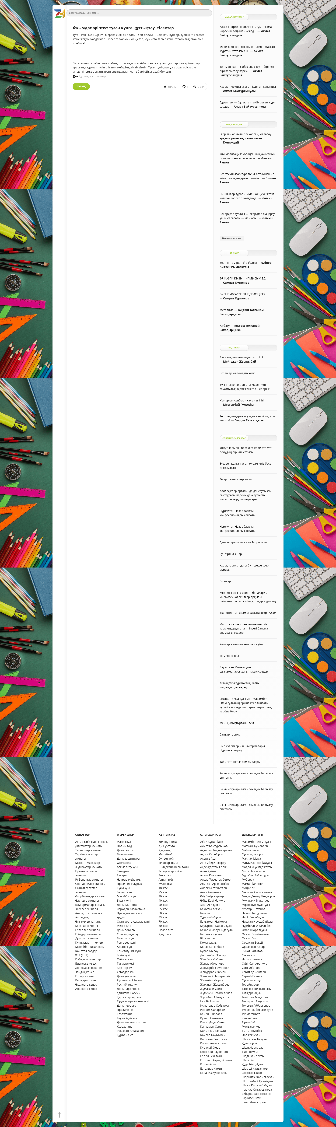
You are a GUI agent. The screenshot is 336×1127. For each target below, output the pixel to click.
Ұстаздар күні (126, 972)
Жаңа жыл (124, 842)
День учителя (126, 976)
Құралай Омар (210, 1047)
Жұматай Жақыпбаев (214, 984)
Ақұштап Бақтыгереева (216, 850)
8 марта (122, 875)
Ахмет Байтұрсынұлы (239, 91)
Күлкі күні (123, 888)
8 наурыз (123, 871)
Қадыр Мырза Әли (213, 1031)
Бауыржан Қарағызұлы (216, 926)
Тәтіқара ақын (252, 993)
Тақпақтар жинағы (88, 850)
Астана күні (124, 947)
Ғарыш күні (124, 892)
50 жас (163, 905)
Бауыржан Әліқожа (213, 921)
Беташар (165, 875)
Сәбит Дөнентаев (254, 972)
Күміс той (165, 884)
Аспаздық (82, 917)
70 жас (163, 921)
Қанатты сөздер (86, 951)
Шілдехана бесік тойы (174, 867)
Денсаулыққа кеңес (88, 968)
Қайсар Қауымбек (212, 1035)
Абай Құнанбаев (211, 842)
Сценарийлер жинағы (90, 884)
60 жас (163, 913)
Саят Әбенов (251, 968)
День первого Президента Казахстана (126, 1010)
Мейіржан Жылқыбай (239, 361)
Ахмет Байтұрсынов (213, 846)
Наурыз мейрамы (129, 879)
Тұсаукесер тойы (170, 871)
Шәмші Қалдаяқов (255, 1068)
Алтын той (166, 879)
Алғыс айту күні (127, 867)
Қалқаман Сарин (212, 1026)
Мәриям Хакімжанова (257, 892)
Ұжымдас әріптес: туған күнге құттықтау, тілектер (123, 27)
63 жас (163, 917)
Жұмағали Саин (211, 989)
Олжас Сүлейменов (255, 934)
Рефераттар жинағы (89, 879)
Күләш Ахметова (211, 1018)
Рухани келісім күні (130, 980)
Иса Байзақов (209, 1001)
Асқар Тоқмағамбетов (215, 879)
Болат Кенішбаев (212, 947)
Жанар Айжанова (212, 963)
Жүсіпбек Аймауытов (214, 997)
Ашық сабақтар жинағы (91, 842)
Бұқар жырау (209, 951)
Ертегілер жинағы (87, 930)
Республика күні (128, 984)
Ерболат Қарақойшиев (216, 1060)
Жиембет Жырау (211, 980)
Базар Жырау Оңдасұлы (216, 930)
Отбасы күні (125, 959)
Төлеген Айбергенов (256, 1005)
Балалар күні (126, 938)
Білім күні (123, 955)
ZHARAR (172, 86)
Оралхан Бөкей (252, 942)
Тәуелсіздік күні (127, 1018)
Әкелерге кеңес (86, 984)
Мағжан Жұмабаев (255, 846)
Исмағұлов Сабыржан (215, 1005)
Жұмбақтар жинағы (88, 867)
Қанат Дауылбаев (212, 1022)
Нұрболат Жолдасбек (256, 926)
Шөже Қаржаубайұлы (257, 1085)
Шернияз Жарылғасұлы (258, 1077)
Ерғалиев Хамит (211, 1068)
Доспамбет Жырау (213, 955)
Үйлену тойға (168, 842)
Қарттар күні (125, 968)
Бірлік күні (124, 900)
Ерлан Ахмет (209, 1064)
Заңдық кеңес (84, 972)
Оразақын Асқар (253, 947)
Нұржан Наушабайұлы (257, 921)
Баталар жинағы (86, 926)
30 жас (163, 896)
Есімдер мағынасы (88, 934)
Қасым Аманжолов (213, 1043)
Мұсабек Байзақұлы (255, 875)
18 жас (163, 888)
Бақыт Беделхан (211, 909)
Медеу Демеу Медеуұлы (258, 896)
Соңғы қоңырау (128, 934)
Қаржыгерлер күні (129, 997)
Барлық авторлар (231, 238)
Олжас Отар (250, 938)
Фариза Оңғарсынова (257, 1089)
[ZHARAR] (59, 12)
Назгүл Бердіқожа (254, 913)
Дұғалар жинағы (86, 938)
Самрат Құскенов (236, 283)
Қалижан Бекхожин (213, 1039)
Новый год (124, 846)
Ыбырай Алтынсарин (256, 1094)
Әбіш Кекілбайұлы (213, 900)
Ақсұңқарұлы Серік (213, 867)
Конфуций (231, 142)
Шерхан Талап (252, 1073)
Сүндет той (166, 858)
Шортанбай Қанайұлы (257, 1081)
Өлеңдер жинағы (87, 900)
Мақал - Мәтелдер (87, 863)
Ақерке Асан (208, 858)
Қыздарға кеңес (86, 980)
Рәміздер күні (126, 942)
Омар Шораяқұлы (254, 930)
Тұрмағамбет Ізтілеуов (257, 1010)
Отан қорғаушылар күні (133, 921)
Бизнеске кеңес (86, 963)
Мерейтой (166, 854)
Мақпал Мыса (251, 858)
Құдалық (164, 850)
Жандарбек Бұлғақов (214, 968)
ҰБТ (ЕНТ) (81, 955)
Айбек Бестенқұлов (213, 888)
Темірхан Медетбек (255, 997)
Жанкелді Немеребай (215, 976)
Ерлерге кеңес (85, 976)
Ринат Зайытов (252, 951)
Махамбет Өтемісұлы (256, 842)
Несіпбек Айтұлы (253, 917)
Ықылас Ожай (251, 1098)
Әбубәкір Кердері (212, 896)
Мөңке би (248, 888)
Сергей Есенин (252, 976)
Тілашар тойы (168, 863)
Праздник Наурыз (129, 884)
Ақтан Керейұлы (211, 854)
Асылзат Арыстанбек (214, 884)
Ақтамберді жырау (213, 863)
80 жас (163, 926)
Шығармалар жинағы (90, 905)
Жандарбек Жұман (213, 972)
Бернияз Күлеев (211, 934)
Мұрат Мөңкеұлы (253, 871)
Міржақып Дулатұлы (256, 905)
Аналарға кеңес (86, 989)
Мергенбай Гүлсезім (238, 405)
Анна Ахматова (210, 892)
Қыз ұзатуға (167, 846)
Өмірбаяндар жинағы (90, 896)
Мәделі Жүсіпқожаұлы (257, 867)
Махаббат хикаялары (89, 947)
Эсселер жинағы (86, 909)
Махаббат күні (127, 896)
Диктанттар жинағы (88, 846)
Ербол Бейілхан (211, 1056)
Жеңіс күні (124, 926)
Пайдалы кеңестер (88, 959)
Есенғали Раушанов (214, 1052)
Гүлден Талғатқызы (249, 420)
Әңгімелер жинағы (88, 921)
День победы (126, 930)
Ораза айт (166, 930)
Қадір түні (165, 934)
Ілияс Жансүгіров (254, 1102)
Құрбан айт (125, 1035)
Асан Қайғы (208, 871)
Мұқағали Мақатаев (255, 900)
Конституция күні (129, 951)
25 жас (163, 892)
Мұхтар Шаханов (253, 909)
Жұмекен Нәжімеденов (216, 993)
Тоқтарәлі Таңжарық (256, 1001)
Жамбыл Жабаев (211, 959)
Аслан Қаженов (211, 875)
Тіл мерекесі (125, 963)
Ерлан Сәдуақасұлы (213, 1073)
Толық (81, 86)
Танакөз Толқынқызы (256, 989)
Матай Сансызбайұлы (257, 863)
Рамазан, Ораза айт (130, 1031)
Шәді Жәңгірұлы (253, 1056)
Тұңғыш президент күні (133, 1001)
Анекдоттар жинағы (89, 913)
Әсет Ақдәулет (210, 905)
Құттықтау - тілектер (89, 942)
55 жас (163, 909)
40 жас (163, 900)
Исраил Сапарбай (212, 1010)
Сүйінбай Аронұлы (255, 963)
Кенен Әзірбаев (211, 1014)
